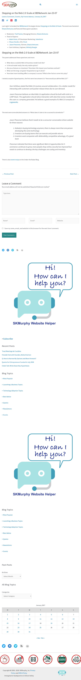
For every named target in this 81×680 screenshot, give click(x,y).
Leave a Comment (8, 17)
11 (40, 619)
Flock (25, 42)
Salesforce (39, 39)
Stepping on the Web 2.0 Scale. (51, 26)
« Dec (38, 638)
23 (18, 627)
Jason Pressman (14, 45)
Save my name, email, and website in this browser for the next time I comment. (32, 228)
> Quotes (5, 403)
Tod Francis (19, 34)
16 (18, 623)
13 (62, 619)
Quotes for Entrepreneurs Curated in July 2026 (18, 362)
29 (7, 632)
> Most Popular (7, 379)
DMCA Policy (22, 673)
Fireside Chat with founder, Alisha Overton (16, 355)
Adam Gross (13, 39)
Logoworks (13, 102)
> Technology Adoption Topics (12, 391)
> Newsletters (7, 409)
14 (73, 619)
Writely (28, 47)
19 (51, 623)
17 (29, 623)
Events (17, 17)
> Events (5, 415)
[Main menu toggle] (77, 4)
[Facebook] (3, 20)
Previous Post (8, 174)
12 (51, 619)
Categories (5, 592)
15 (7, 623)
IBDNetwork (23, 26)
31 (29, 632)
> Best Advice (6, 397)
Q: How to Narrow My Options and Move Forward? (19, 358)
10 (29, 619)
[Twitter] (7, 20)
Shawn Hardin (14, 42)
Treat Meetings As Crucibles (11, 351)
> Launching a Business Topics (12, 385)
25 (40, 627)
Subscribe (8, 338)
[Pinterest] (11, 20)
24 (29, 627)
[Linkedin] (16, 20)
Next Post (74, 174)
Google (34, 47)
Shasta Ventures (7, 29)
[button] (40, 4)
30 (18, 632)
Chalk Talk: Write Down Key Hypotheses (15, 366)
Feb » (42, 638)
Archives (5, 572)
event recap (15, 160)
